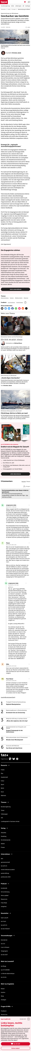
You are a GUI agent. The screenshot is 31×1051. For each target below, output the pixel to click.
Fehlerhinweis (19, 302)
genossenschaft (5, 862)
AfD (2, 817)
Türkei (2, 810)
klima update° (5, 895)
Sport (2, 784)
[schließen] (28, 1019)
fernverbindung (5, 892)
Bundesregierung (6, 806)
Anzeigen (3, 999)
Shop (2, 996)
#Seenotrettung (5, 298)
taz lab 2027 (4, 954)
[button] (29, 2)
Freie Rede (4, 903)
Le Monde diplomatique (7, 973)
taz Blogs (3, 966)
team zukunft (4, 917)
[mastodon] (10, 759)
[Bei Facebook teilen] (12, 308)
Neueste (24, 481)
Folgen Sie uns (4, 759)
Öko (2, 773)
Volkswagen (4, 814)
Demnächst (4, 940)
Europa (13, 9)
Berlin (2, 788)
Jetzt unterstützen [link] (15, 289)
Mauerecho (4, 899)
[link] (6, 6)
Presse (3, 847)
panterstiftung (5, 873)
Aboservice (4, 1014)
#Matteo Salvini (19, 298)
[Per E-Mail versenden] (2, 308)
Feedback (3, 1011)
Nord (2, 792)
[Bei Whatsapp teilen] (16, 308)
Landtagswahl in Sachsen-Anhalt (10, 821)
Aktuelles (3, 832)
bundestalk (4, 888)
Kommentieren (11, 302)
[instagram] (17, 759)
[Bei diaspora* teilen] (19, 308)
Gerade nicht (23, 1019)
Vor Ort (3, 943)
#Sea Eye (26, 298)
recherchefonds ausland (8, 869)
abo (2, 858)
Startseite (3, 9)
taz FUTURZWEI (5, 970)
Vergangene (4, 951)
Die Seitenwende (5, 840)
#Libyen (12, 298)
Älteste (28, 481)
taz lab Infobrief (5, 929)
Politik (8, 9)
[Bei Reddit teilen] (23, 308)
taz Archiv (3, 977)
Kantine (3, 992)
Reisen (3, 988)
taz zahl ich (4, 866)
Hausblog (3, 836)
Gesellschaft (4, 777)
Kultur (2, 781)
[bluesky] (13, 759)
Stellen (3, 843)
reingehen (4, 906)
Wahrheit (3, 795)
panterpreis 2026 (6, 877)
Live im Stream (5, 947)
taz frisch (3, 921)
